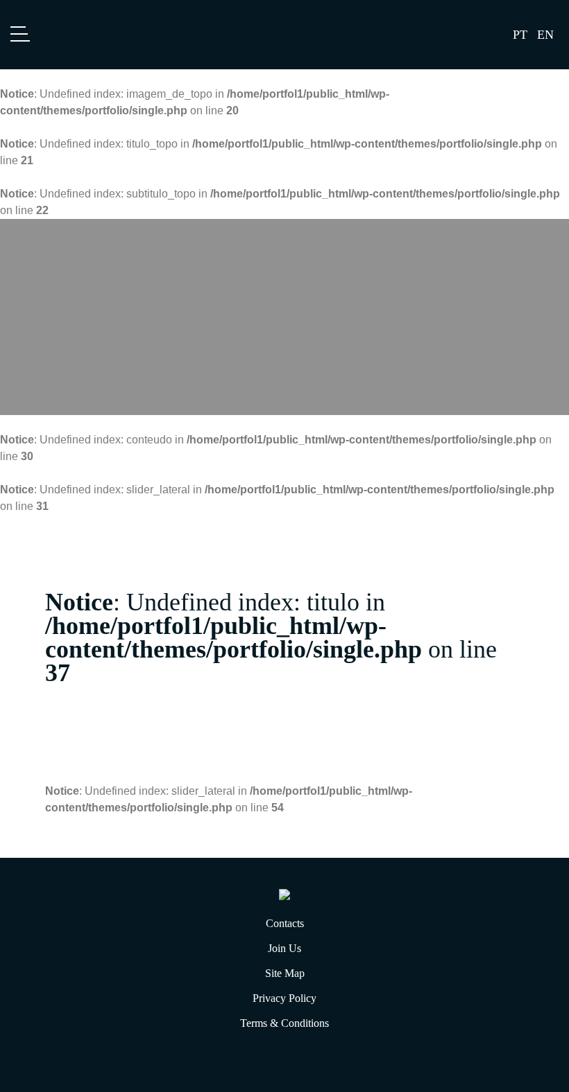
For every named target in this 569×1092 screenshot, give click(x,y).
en (545, 35)
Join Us (284, 948)
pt (520, 35)
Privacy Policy (284, 998)
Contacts (285, 923)
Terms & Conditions (284, 1023)
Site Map (285, 973)
